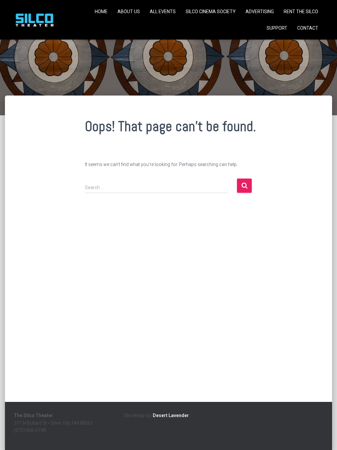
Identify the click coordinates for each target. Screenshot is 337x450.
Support (277, 28)
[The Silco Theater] (34, 20)
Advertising (260, 11)
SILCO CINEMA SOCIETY (211, 11)
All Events (163, 11)
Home (101, 11)
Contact (307, 28)
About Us (128, 11)
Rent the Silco (301, 11)
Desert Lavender (171, 415)
